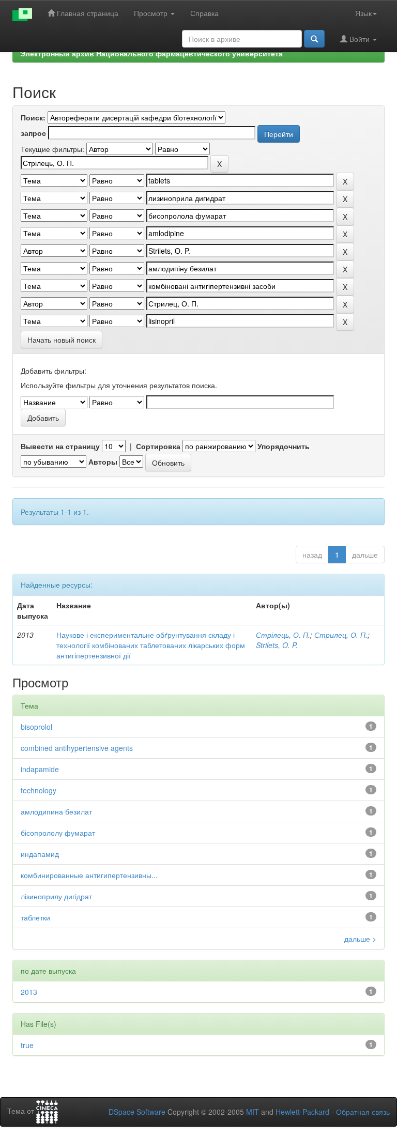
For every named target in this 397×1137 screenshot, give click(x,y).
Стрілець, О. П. (283, 634)
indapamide (40, 769)
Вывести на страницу (60, 446)
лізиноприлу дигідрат (56, 896)
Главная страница (86, 13)
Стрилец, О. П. (341, 634)
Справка (204, 13)
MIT (252, 1112)
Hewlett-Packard (302, 1112)
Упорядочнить (283, 446)
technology (38, 790)
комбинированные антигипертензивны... (89, 875)
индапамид (40, 854)
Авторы (102, 461)
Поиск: (33, 117)
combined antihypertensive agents (77, 748)
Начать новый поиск (61, 339)
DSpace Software (137, 1112)
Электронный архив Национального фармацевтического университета (151, 53)
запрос (33, 133)
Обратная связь (363, 1112)
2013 (29, 992)
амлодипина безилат (56, 811)
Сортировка (158, 446)
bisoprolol (36, 726)
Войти (359, 39)
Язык (363, 13)
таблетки (35, 917)
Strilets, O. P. (277, 645)
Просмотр (152, 13)
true (27, 1045)
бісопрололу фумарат (58, 832)
